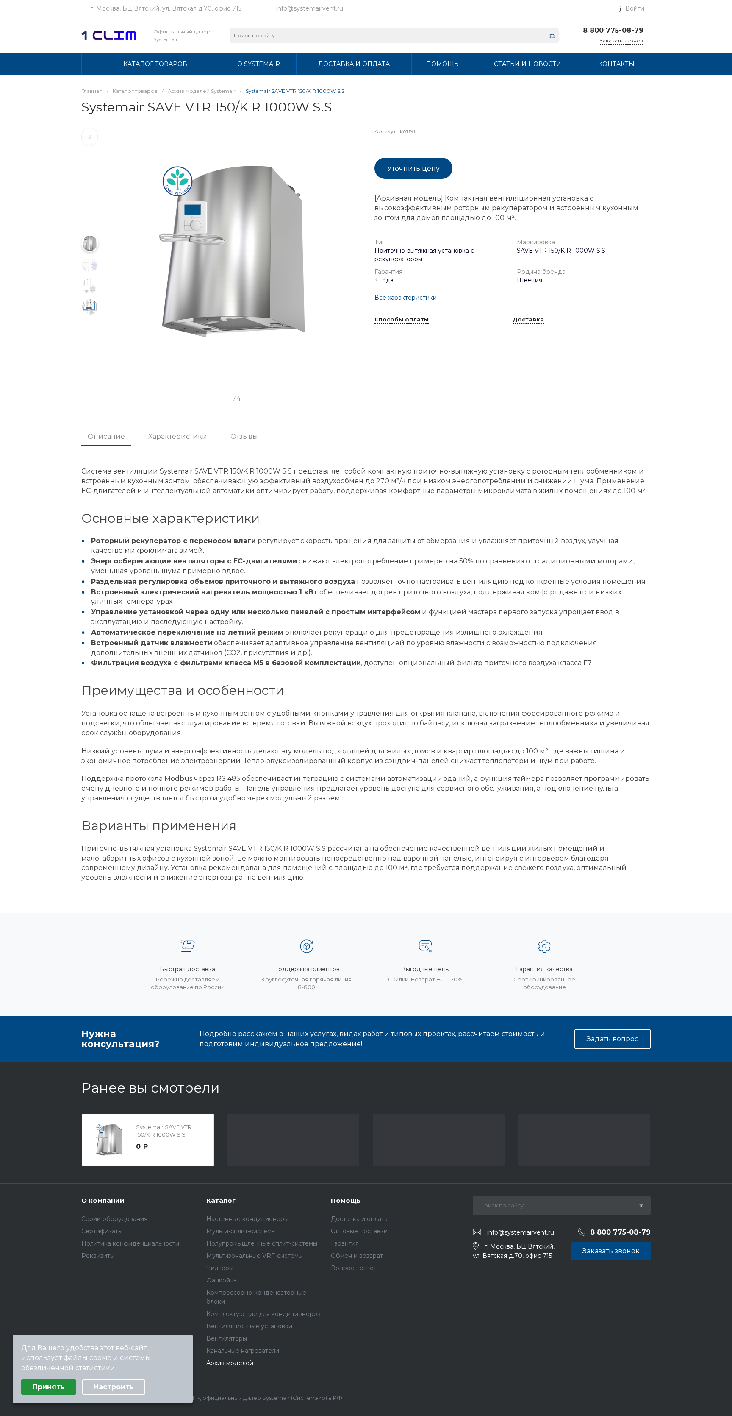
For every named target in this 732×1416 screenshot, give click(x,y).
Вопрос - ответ (354, 1268)
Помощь (345, 1200)
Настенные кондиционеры (247, 1219)
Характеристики (177, 436)
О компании (103, 1200)
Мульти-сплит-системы (241, 1231)
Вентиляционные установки (249, 1326)
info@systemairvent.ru (309, 8)
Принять (49, 1387)
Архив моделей (229, 1363)
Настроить (114, 1387)
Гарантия (345, 1243)
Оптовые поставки (359, 1231)
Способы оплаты (401, 320)
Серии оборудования (114, 1219)
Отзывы (244, 436)
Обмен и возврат (357, 1256)
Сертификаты (101, 1231)
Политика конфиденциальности (130, 1243)
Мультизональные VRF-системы (254, 1256)
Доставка (528, 320)
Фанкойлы (222, 1280)
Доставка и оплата (359, 1219)
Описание (106, 436)
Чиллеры (219, 1268)
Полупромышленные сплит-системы (261, 1243)
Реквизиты (97, 1256)
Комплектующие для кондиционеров (263, 1314)
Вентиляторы (226, 1338)
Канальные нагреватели (242, 1351)
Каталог (221, 1200)
